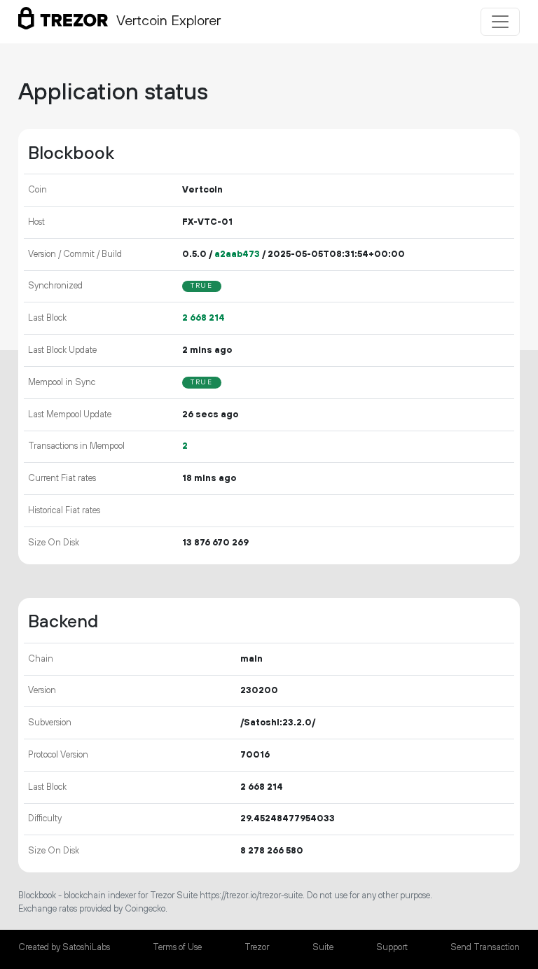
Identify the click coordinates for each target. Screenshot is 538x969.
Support (392, 947)
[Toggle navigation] (500, 22)
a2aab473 (237, 254)
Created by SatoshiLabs (64, 947)
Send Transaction (485, 947)
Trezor (256, 947)
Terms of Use (177, 947)
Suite (322, 947)
